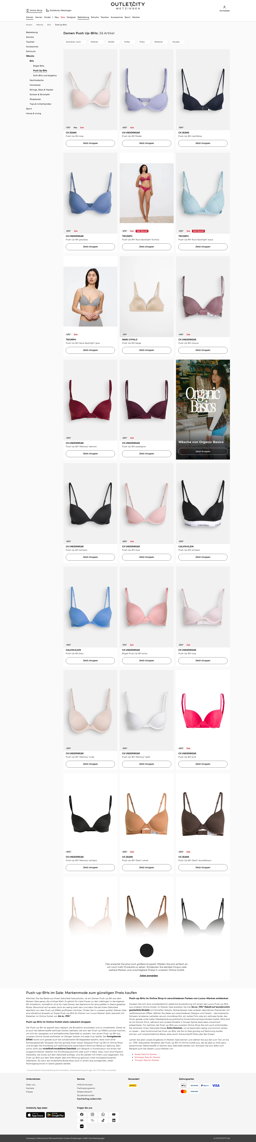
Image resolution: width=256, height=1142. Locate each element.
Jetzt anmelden (149, 975)
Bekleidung (83, 17)
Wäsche (39, 25)
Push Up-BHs (61, 25)
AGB (85, 1138)
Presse (29, 1091)
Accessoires (117, 17)
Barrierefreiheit (56, 1138)
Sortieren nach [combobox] (73, 42)
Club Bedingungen (96, 1138)
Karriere (30, 1088)
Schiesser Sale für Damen (147, 1057)
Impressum (31, 1138)
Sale (63, 17)
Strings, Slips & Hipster (41, 89)
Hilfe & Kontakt (85, 1084)
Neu (57, 17)
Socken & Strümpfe (40, 94)
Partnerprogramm (86, 1088)
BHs (49, 25)
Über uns (30, 1084)
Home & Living (33, 113)
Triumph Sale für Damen (147, 1060)
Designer (71, 17)
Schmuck (31, 51)
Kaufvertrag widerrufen (89, 1099)
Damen (29, 25)
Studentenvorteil (85, 1095)
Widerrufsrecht (84, 1091)
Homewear (35, 85)
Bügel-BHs (38, 65)
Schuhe (95, 17)
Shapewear (35, 99)
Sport (127, 17)
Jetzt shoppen (90, 143)
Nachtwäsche (37, 80)
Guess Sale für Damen (146, 1054)
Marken (136, 17)
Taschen (104, 17)
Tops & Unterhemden (40, 104)
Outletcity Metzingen (128, 5)
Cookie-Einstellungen (73, 1138)
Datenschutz (42, 1138)
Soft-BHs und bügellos (45, 75)
